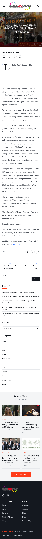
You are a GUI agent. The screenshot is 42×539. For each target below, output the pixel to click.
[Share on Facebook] (4, 57)
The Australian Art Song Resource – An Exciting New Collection (30, 459)
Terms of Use (17, 535)
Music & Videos (7, 359)
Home (24, 513)
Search (4, 275)
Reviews (4, 372)
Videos (4, 384)
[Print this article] (15, 57)
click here (17, 244)
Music (4, 354)
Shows (21, 20)
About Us (25, 505)
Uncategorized (6, 380)
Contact (25, 509)
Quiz (3, 367)
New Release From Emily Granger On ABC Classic (18, 292)
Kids (3, 350)
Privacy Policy (27, 521)
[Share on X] (9, 57)
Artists (4, 341)
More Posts (21, 475)
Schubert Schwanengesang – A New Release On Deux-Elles (20, 296)
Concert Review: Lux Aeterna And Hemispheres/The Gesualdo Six (10, 459)
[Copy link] (20, 57)
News (4, 363)
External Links (6, 346)
